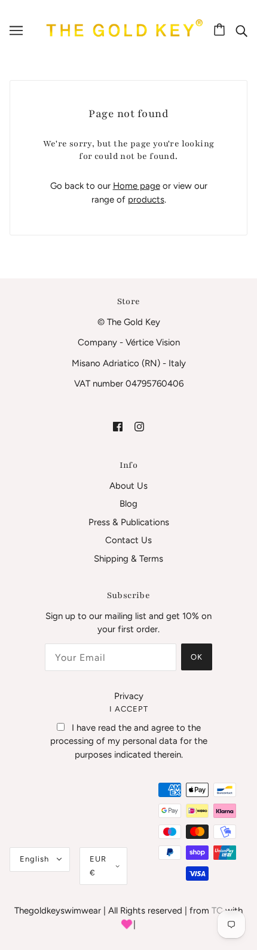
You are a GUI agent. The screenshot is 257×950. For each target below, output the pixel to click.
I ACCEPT (128, 708)
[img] (241, 30)
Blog (128, 503)
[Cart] (221, 30)
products (146, 199)
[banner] (122, 29)
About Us (128, 485)
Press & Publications (128, 522)
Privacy (128, 696)
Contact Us (128, 540)
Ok (197, 656)
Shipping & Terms (128, 558)
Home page (136, 185)
